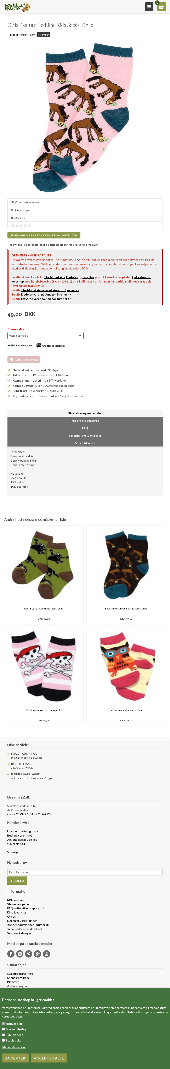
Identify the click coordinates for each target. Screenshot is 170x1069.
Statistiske (13, 1040)
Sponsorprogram (18, 977)
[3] (22, 225)
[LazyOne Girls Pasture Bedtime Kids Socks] (85, 117)
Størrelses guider (18, 904)
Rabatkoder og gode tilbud (24, 929)
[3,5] (24, 225)
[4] (26, 225)
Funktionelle (14, 1035)
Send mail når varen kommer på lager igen (44, 235)
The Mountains (54, 277)
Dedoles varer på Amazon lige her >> (46, 294)
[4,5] (28, 225)
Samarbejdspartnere (20, 973)
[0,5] (12, 225)
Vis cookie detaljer (14, 1047)
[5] (30, 225)
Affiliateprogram (17, 986)
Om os (11, 916)
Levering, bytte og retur (22, 831)
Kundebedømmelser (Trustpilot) (28, 925)
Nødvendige (14, 1023)
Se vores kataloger (19, 933)
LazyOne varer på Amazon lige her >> (46, 298)
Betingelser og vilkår (20, 835)
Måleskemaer (15, 900)
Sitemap (12, 852)
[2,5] (20, 225)
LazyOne (88, 277)
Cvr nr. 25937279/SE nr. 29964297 (29, 814)
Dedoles (72, 277)
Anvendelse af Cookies (22, 839)
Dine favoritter (16, 912)
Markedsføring (16, 1029)
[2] (18, 225)
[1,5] (16, 225)
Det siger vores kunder (22, 920)
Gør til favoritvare (26, 359)
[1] (14, 225)
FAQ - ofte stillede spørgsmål (26, 908)
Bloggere (13, 982)
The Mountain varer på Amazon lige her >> (50, 290)
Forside (23, 34)
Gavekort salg (16, 843)
